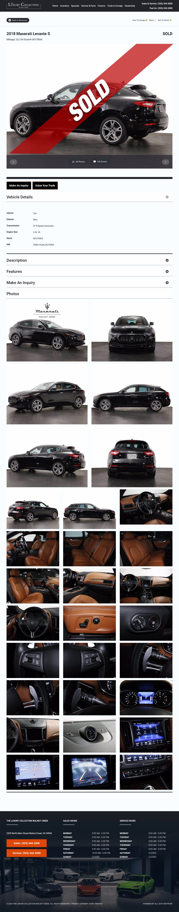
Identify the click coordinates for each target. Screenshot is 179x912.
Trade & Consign (115, 6)
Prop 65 (98, 904)
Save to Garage (138, 20)
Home (55, 6)
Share (151, 20)
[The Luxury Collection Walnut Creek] (24, 5)
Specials (75, 6)
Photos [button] (13, 293)
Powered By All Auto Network (157, 904)
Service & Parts (88, 6)
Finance (101, 6)
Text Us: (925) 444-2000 (161, 8)
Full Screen (102, 161)
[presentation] (13, 162)
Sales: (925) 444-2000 (27, 843)
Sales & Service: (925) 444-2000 (157, 3)
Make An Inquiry (18, 185)
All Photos (80, 162)
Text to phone (163, 20)
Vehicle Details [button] (20, 197)
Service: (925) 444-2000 (27, 853)
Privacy (75, 904)
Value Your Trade (45, 185)
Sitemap (84, 904)
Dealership (130, 6)
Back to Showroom (19, 20)
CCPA (91, 904)
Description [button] (17, 260)
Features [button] (14, 271)
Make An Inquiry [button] (21, 282)
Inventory (64, 6)
